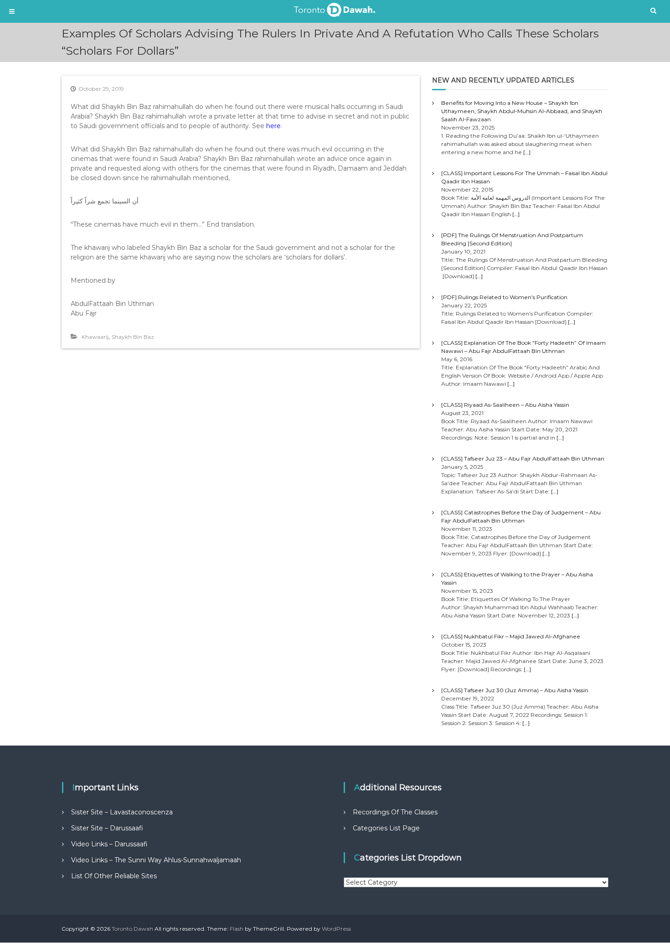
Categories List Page (386, 828)
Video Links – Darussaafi (109, 844)
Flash (236, 928)
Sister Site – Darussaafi (107, 828)
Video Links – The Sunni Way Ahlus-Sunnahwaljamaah (156, 860)
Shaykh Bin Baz (133, 336)
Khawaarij (95, 336)
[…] (527, 152)
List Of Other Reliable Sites (114, 876)
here (273, 126)
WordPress (336, 928)
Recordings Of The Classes (395, 812)
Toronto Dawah (132, 928)
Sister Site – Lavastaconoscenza (122, 812)
